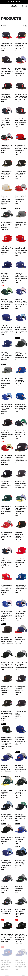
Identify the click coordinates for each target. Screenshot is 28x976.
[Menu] (2, 6)
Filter (4, 25)
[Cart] (26, 6)
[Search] (5, 6)
